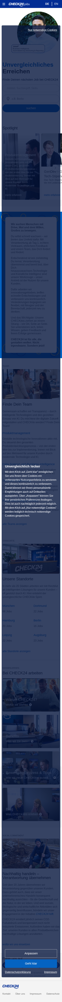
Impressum (50, 972)
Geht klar (31, 963)
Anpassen (31, 953)
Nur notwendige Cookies (42, 30)
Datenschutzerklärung (18, 972)
